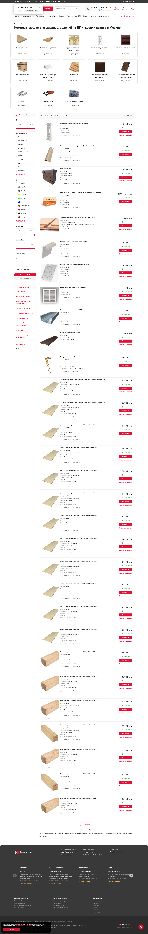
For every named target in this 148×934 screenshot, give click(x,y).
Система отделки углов (23, 308)
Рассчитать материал (125, 135)
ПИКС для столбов (22, 318)
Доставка (41, 1)
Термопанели (40, 16)
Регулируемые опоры (60, 907)
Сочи (110, 868)
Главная (16, 23)
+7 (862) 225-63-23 (114, 871)
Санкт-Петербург (56, 868)
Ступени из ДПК (58, 905)
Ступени (93, 16)
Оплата (47, 1)
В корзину (125, 131)
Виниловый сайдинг (20, 901)
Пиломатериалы (21, 292)
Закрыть (144, 932)
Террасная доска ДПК (74, 16)
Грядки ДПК (57, 903)
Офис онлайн (61, 1)
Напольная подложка (23, 296)
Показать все (86, 824)
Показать (23, 275)
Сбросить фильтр (25, 278)
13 (89, 829)
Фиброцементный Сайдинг (23, 905)
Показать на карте (26, 884)
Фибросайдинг (52, 16)
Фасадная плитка (103, 16)
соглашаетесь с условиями (23, 925)
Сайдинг (17, 16)
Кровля (61, 16)
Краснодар (83, 868)
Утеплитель (19, 330)
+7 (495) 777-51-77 (26, 871)
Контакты (34, 1)
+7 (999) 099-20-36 (85, 871)
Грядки (85, 16)
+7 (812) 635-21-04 (55, 871)
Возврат (53, 1)
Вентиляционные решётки (24, 313)
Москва (23, 868)
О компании (27, 1)
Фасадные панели (28, 16)
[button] (131, 875)
